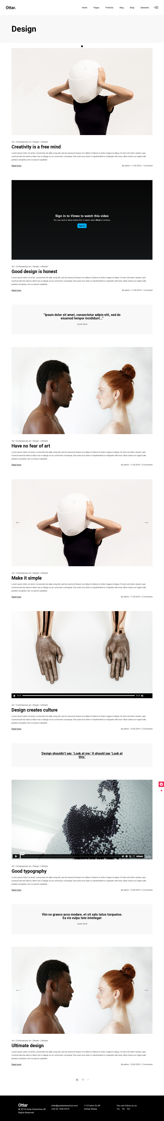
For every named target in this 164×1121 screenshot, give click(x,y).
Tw (118, 1109)
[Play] (14, 695)
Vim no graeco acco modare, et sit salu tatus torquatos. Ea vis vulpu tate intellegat (82, 916)
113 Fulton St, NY (92, 1105)
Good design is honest (34, 271)
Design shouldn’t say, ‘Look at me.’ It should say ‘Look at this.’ (82, 755)
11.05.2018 (136, 166)
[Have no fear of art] (82, 390)
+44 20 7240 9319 (60, 1109)
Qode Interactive (34, 1109)
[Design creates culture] (82, 654)
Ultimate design (28, 1045)
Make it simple (27, 578)
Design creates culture (35, 710)
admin (127, 166)
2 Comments (146, 597)
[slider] (147, 695)
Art (13, 142)
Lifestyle (44, 142)
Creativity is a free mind (36, 147)
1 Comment (147, 166)
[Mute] (142, 695)
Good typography (29, 871)
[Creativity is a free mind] (82, 91)
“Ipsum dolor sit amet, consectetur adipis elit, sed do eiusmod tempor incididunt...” (82, 316)
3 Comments (146, 465)
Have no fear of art (31, 446)
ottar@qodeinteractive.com (64, 1105)
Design (36, 142)
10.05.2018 (135, 729)
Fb (123, 1109)
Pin (128, 1109)
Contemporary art (23, 142)
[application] (82, 695)
